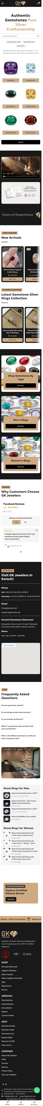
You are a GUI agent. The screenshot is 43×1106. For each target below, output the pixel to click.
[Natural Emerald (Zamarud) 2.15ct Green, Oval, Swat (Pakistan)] (6, 859)
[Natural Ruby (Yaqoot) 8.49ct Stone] (12, 257)
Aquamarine (6, 986)
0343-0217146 (11, 592)
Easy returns (7, 1045)
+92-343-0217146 (33, 596)
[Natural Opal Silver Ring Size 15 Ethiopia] (12, 318)
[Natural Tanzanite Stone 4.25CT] (6, 811)
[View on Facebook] (37, 530)
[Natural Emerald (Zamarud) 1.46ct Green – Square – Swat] (6, 843)
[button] (12, 279)
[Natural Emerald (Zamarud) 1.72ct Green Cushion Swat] (6, 835)
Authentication (8, 1004)
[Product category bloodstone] (10, 97)
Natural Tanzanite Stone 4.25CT (24, 809)
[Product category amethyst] (10, 71)
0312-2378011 (23, 592)
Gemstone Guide (8, 1026)
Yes (16, 522)
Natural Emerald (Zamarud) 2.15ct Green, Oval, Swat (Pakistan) (23, 859)
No (25, 522)
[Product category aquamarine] (30, 71)
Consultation (7, 1008)
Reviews (5, 1067)
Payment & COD (8, 1041)
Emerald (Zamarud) (9, 967)
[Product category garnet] (30, 123)
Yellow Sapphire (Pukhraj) (12, 978)
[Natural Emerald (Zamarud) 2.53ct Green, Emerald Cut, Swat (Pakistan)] (6, 851)
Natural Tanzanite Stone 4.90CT (24, 793)
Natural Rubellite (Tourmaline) (24, 816)
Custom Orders (8, 1015)
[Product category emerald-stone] (10, 123)
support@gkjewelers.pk (10, 612)
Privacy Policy (7, 1071)
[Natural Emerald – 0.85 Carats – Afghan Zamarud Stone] (6, 803)
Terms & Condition (9, 1075)
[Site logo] (20, 3)
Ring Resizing (7, 1000)
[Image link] (10, 934)
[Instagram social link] (5, 1084)
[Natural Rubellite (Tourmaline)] (6, 819)
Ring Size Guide (8, 1030)
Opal (3, 982)
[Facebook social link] (3, 1084)
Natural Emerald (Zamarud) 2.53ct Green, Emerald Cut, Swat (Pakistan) (25, 851)
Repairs (5, 1012)
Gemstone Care (8, 1034)
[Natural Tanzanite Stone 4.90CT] (6, 795)
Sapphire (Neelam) (9, 970)
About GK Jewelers (9, 1055)
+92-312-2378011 (17, 596)
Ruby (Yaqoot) (7, 974)
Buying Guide (7, 1037)
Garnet (4, 990)
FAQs (4, 1059)
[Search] (37, 36)
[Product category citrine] (30, 97)
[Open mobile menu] (3, 3)
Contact (5, 1063)
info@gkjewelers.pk (9, 608)
